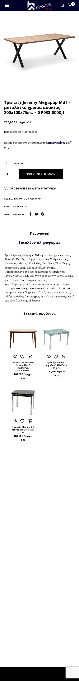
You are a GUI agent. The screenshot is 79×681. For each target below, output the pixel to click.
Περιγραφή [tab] (39, 233)
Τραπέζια (22, 206)
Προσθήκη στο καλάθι (41, 174)
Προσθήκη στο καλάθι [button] (30, 356)
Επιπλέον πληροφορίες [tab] (39, 242)
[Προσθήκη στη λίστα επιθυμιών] (23, 356)
